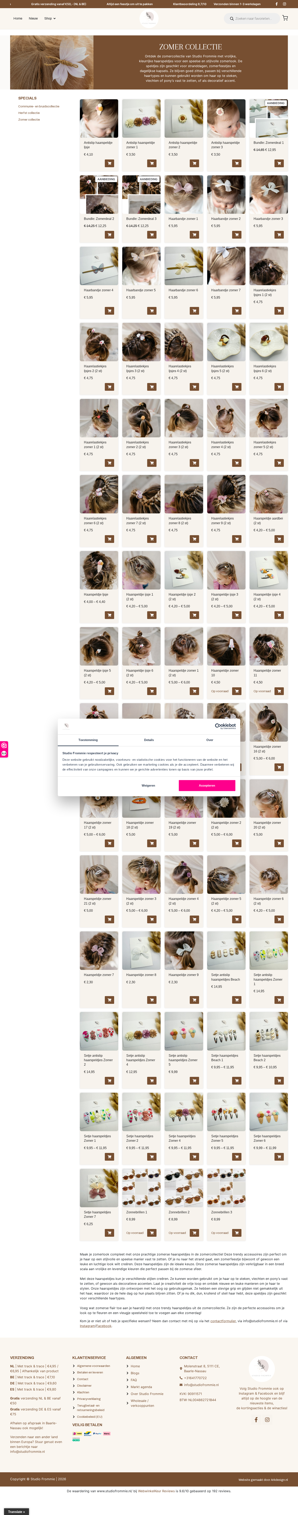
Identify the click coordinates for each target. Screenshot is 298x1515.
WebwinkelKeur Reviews (156, 1491)
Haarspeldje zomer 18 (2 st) (140, 825)
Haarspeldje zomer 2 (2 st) (226, 825)
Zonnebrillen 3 (221, 1212)
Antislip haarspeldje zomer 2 (183, 145)
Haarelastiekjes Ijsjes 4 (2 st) (180, 368)
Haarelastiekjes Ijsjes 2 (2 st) (95, 368)
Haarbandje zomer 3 (268, 218)
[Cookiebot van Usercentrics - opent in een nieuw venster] (218, 726)
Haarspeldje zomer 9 (184, 975)
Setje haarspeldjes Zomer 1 (97, 1138)
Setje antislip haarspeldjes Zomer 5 (183, 1060)
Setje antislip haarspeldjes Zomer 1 (268, 979)
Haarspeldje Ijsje (96, 594)
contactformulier (223, 1321)
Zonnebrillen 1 (136, 1212)
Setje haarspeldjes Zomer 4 (182, 1138)
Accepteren (207, 785)
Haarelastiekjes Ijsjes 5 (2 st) (222, 368)
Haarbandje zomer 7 (226, 290)
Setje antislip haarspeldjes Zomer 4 (140, 1060)
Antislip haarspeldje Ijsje (98, 145)
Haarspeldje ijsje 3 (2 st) (224, 597)
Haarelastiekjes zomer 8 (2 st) (180, 521)
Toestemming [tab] (88, 740)
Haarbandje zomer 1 (183, 218)
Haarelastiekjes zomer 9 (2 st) (222, 521)
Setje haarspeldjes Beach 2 (267, 1058)
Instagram (87, 1326)
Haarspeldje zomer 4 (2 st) (184, 901)
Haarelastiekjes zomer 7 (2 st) (137, 521)
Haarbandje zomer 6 (183, 290)
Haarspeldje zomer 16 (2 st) (267, 749)
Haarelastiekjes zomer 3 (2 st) (180, 445)
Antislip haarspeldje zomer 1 (140, 145)
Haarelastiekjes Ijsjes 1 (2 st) (265, 292)
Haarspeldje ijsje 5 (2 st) (97, 673)
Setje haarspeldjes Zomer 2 (139, 1138)
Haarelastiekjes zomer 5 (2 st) (265, 445)
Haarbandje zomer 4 (98, 290)
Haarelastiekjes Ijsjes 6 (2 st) (265, 368)
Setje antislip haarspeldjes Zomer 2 (98, 1060)
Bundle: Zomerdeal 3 (141, 218)
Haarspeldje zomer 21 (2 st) (97, 901)
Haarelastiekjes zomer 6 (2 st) (95, 521)
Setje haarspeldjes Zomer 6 (267, 1138)
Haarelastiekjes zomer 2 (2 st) (137, 445)
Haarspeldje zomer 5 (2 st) (226, 901)
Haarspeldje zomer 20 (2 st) (267, 825)
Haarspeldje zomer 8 (141, 975)
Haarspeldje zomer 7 (99, 975)
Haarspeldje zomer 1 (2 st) (184, 673)
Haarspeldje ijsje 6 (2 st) (139, 673)
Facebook (103, 1326)
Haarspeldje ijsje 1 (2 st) (139, 597)
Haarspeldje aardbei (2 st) (268, 521)
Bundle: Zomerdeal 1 (269, 142)
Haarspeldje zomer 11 (267, 673)
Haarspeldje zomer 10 (225, 673)
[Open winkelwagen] (285, 18)
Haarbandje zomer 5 (141, 290)
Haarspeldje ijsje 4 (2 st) (267, 597)
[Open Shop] (54, 18)
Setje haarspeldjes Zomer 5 (224, 1138)
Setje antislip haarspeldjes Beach (225, 977)
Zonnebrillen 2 (179, 1212)
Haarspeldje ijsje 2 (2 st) (182, 597)
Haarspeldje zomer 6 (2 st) (269, 901)
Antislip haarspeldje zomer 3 (225, 145)
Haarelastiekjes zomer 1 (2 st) (95, 445)
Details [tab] (149, 740)
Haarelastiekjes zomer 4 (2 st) (222, 445)
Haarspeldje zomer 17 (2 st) (97, 825)
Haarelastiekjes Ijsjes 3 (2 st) (137, 368)
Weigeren (148, 785)
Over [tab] (209, 740)
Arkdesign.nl (279, 1479)
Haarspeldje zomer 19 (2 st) (182, 825)
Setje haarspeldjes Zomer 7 (97, 1214)
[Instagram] (284, 4)
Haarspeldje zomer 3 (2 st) (141, 901)
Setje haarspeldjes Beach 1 (224, 1058)
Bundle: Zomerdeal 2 (99, 218)
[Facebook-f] (276, 4)
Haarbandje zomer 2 (226, 218)
